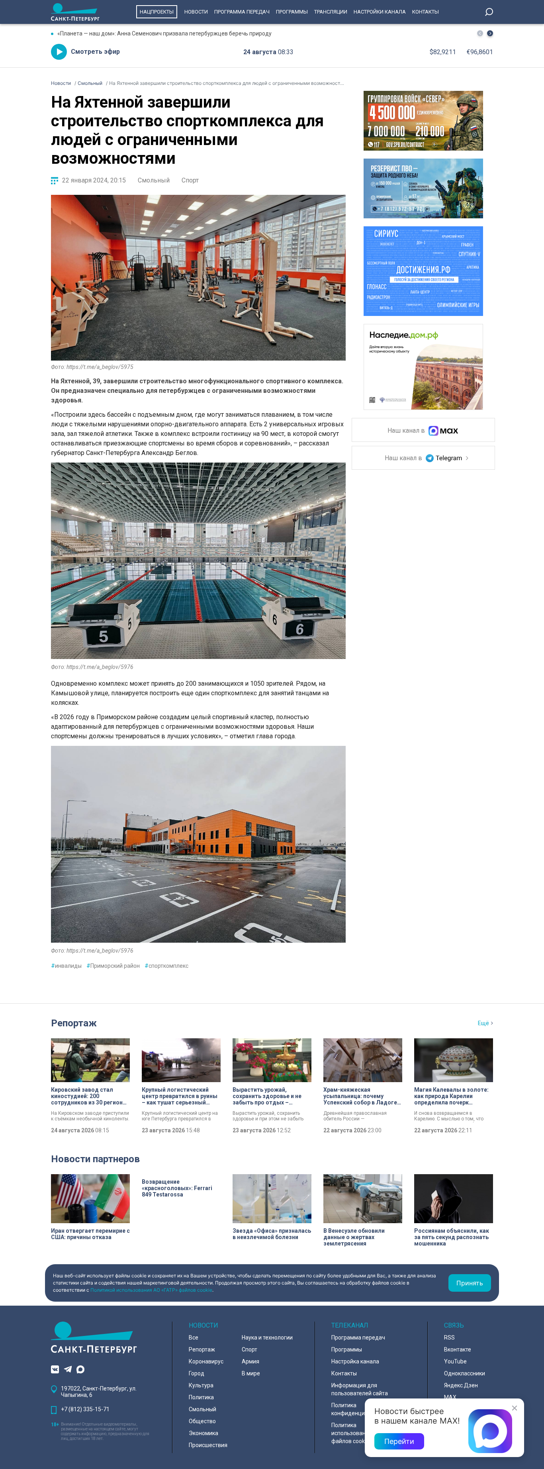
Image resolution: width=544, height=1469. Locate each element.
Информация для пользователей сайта (359, 1389)
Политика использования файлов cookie (351, 1433)
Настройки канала (380, 12)
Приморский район (113, 966)
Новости (196, 12)
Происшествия (208, 1445)
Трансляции (330, 12)
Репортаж (74, 1023)
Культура (201, 1385)
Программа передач (242, 12)
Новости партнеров (95, 1159)
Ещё (483, 1023)
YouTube (455, 1361)
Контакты (425, 12)
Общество (202, 1421)
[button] (490, 33)
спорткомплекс (166, 966)
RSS (449, 1337)
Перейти (399, 1441)
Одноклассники (464, 1373)
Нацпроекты (157, 12)
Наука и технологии (267, 1337)
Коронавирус (206, 1361)
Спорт (190, 180)
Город (196, 1373)
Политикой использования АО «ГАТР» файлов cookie (151, 1290)
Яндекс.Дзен (461, 1385)
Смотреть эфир (95, 51)
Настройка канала (355, 1361)
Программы (292, 12)
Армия (250, 1361)
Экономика (203, 1433)
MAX (450, 1397)
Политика (201, 1397)
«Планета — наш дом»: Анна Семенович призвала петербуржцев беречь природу (164, 33)
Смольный (154, 180)
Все (193, 1337)
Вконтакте (457, 1349)
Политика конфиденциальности (360, 1409)
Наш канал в (407, 431)
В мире (251, 1373)
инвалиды (66, 966)
